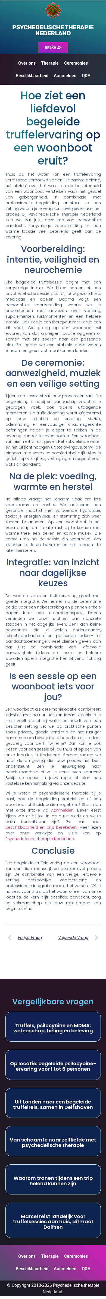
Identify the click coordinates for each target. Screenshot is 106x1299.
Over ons (27, 63)
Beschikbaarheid (32, 75)
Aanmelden (65, 75)
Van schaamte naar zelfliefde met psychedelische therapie (53, 1142)
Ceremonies (76, 63)
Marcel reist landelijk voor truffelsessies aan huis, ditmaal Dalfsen (53, 1222)
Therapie (50, 63)
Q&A (86, 75)
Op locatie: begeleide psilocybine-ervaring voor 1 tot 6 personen (53, 1066)
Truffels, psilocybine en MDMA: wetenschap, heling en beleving (53, 1028)
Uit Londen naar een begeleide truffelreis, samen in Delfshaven (53, 1104)
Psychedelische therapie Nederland (52, 30)
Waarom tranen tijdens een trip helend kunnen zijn (53, 1181)
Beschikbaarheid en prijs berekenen (41, 827)
